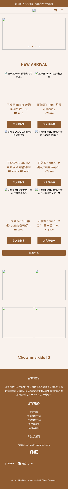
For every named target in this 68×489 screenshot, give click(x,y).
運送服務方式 (34, 415)
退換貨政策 (34, 423)
